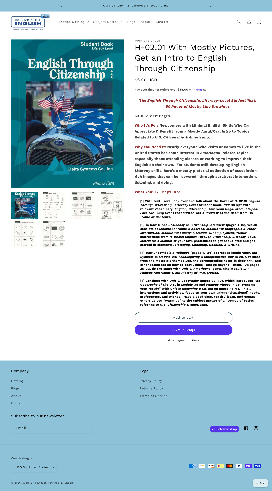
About (16, 396)
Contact (17, 403)
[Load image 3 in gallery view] (81, 205)
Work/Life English (35, 483)
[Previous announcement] (61, 6)
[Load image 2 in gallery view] (53, 205)
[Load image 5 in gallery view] (24, 234)
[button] (73, 21)
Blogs (15, 388)
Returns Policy (151, 388)
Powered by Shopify (61, 483)
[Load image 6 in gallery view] (53, 234)
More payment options (183, 340)
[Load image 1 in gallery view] (24, 205)
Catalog (17, 381)
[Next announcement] (211, 6)
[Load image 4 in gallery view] (110, 205)
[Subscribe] (86, 428)
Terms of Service (153, 396)
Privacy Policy (151, 381)
